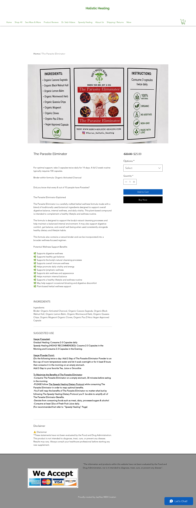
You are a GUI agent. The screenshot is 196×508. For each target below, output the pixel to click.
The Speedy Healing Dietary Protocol (66, 384)
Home (36, 53)
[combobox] (143, 168)
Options (128, 161)
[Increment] (134, 181)
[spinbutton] (130, 181)
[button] (183, 21)
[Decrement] (126, 181)
